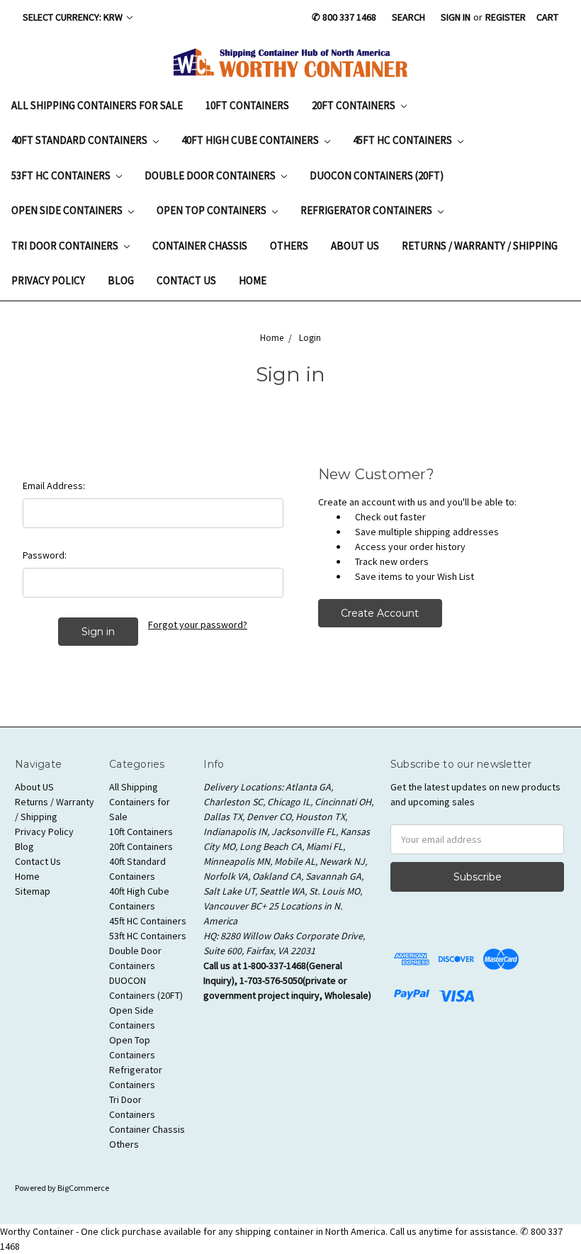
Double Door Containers (211, 175)
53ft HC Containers (62, 175)
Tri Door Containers (65, 245)
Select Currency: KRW (74, 17)
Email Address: (54, 485)
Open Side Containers (68, 210)
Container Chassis (199, 245)
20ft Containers (354, 105)
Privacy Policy (48, 280)
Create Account (380, 613)
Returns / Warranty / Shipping (480, 245)
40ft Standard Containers (80, 140)
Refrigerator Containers (367, 210)
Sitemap (32, 891)
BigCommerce (83, 1187)
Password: (45, 555)
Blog (121, 280)
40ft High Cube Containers (251, 140)
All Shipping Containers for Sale (97, 105)
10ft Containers (247, 105)
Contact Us (186, 280)
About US (355, 245)
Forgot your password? (197, 624)
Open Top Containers (213, 210)
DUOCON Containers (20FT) (377, 175)
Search (408, 17)
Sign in (455, 17)
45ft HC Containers (403, 140)
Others (289, 245)
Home (252, 280)
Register (505, 17)
